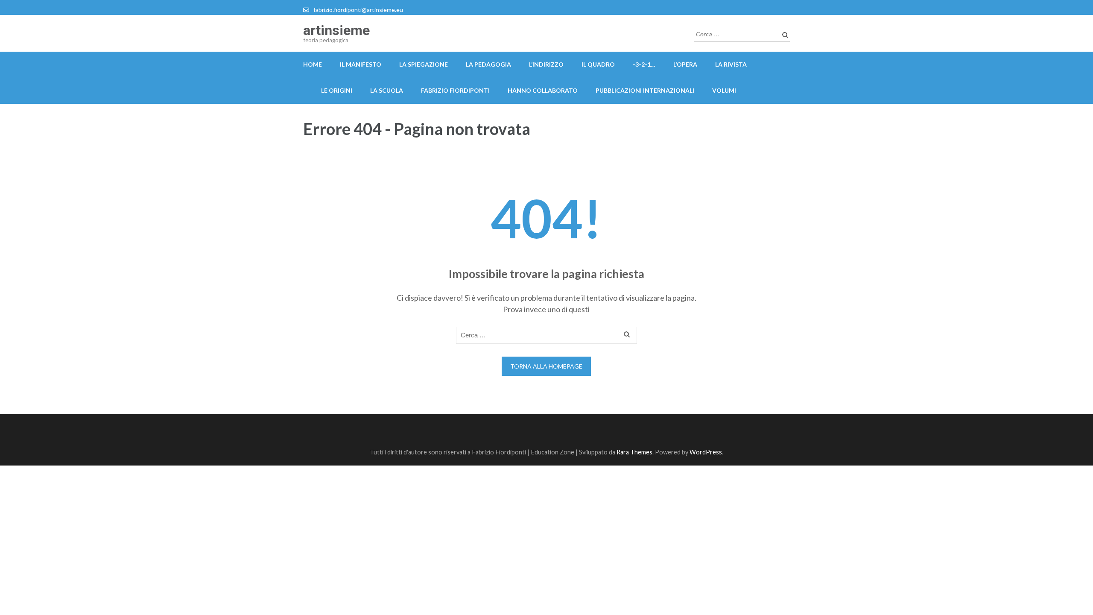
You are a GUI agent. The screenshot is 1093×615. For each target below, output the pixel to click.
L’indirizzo (546, 64)
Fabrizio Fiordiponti (455, 90)
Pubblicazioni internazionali (645, 90)
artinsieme (336, 30)
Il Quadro (598, 64)
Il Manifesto (360, 64)
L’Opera (685, 64)
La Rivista (731, 64)
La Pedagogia (488, 64)
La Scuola (386, 90)
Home (312, 64)
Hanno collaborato (543, 90)
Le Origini (336, 90)
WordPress (706, 452)
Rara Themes (634, 452)
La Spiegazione (423, 64)
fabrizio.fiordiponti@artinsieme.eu (358, 9)
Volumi (724, 90)
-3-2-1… (644, 64)
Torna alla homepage (546, 366)
